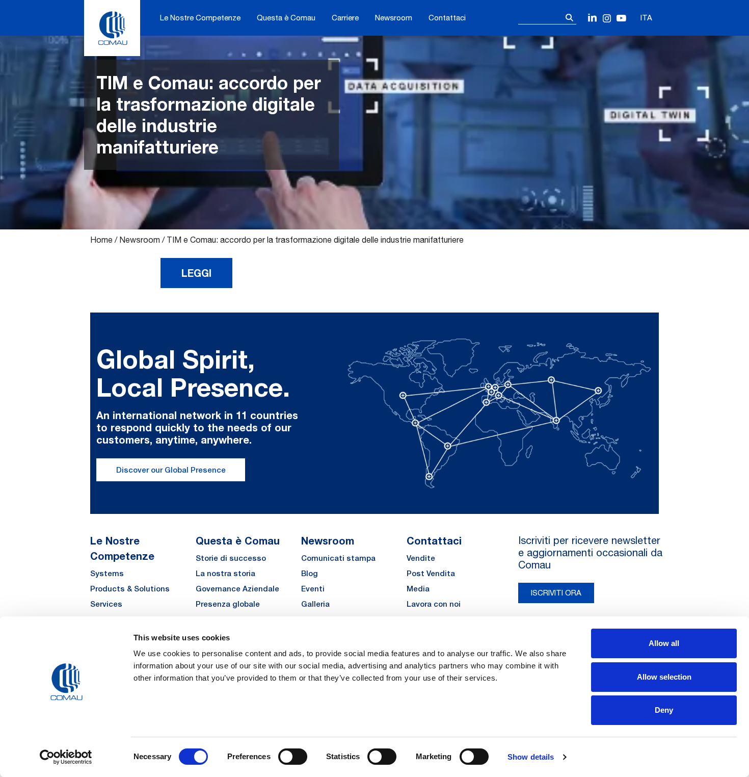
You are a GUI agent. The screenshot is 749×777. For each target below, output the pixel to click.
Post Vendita (431, 573)
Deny (664, 710)
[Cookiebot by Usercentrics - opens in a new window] (66, 757)
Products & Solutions (130, 588)
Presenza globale (228, 604)
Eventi (313, 588)
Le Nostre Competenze (200, 17)
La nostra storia (225, 573)
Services (106, 604)
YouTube (621, 18)
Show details (530, 757)
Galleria (315, 604)
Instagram (607, 18)
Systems (107, 573)
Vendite (421, 558)
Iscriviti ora (556, 592)
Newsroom (393, 17)
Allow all (664, 643)
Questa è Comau (286, 17)
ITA (646, 17)
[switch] (292, 756)
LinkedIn (593, 18)
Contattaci (447, 17)
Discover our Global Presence (171, 469)
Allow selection (664, 676)
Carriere (345, 17)
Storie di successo (231, 558)
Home (101, 239)
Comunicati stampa (338, 558)
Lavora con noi (434, 604)
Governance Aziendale (237, 588)
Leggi (196, 273)
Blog (309, 573)
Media (418, 588)
